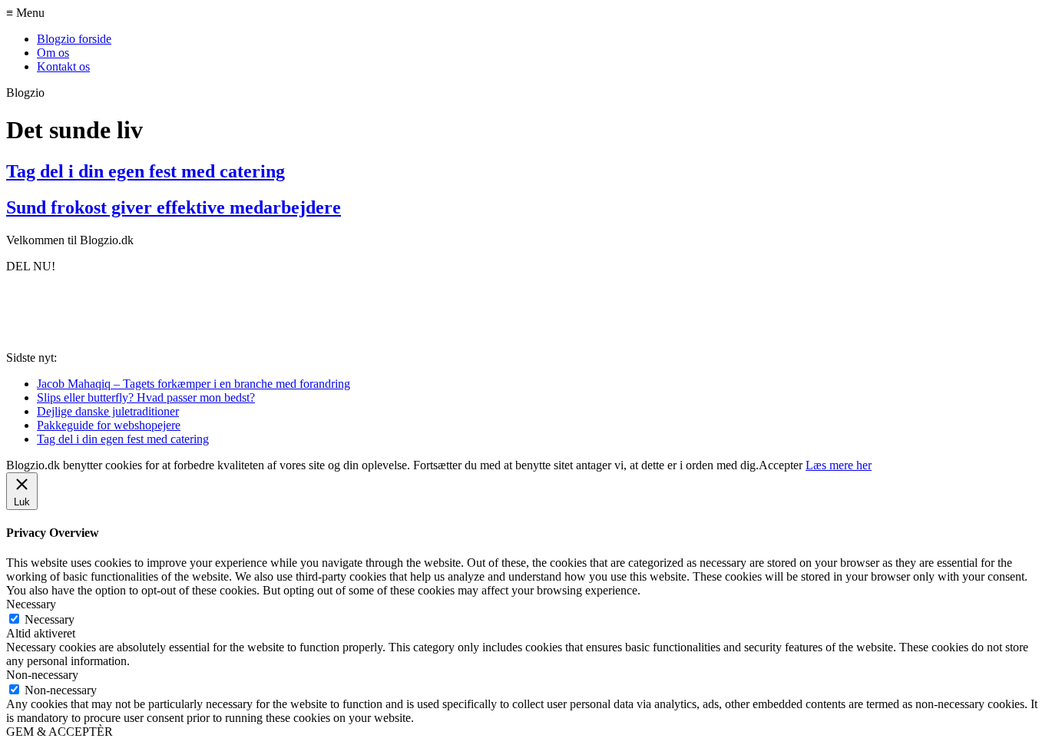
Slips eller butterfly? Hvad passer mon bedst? (146, 397)
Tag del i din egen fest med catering (145, 171)
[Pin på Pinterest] (136, 310)
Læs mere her (839, 465)
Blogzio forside (74, 38)
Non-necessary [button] (42, 674)
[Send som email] (189, 310)
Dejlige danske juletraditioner (108, 411)
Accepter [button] (780, 465)
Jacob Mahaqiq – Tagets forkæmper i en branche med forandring (193, 383)
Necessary (49, 619)
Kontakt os (63, 66)
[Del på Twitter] (83, 310)
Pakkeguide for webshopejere (108, 425)
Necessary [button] (31, 604)
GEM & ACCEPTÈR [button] (59, 731)
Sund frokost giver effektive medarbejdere (173, 207)
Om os (53, 52)
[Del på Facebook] (30, 310)
